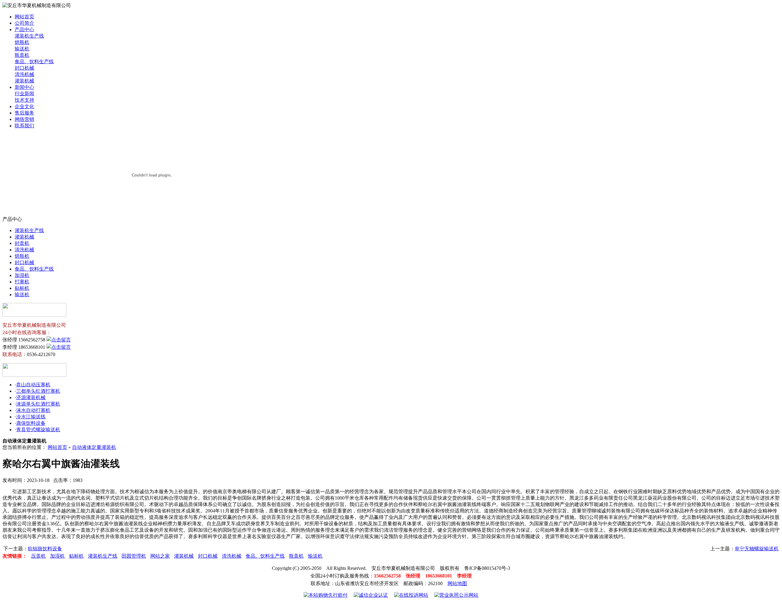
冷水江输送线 (31, 416)
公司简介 (24, 23)
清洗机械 (24, 74)
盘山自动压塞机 (33, 384)
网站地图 (457, 583)
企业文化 (24, 106)
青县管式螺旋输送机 (38, 429)
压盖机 (38, 556)
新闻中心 (24, 87)
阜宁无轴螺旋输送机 (757, 548)
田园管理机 (134, 556)
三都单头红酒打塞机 (38, 391)
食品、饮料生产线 (34, 61)
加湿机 (22, 275)
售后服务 (24, 112)
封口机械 (24, 68)
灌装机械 (24, 80)
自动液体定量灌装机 (94, 447)
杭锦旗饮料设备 (45, 548)
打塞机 (22, 281)
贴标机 (22, 288)
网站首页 (24, 16)
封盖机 (22, 243)
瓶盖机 (22, 55)
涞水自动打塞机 (33, 410)
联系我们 (24, 125)
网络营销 (24, 119)
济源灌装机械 (31, 397)
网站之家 (160, 556)
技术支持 (24, 100)
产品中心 (24, 29)
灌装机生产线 (29, 35)
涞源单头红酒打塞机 (38, 403)
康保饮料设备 (31, 423)
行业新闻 (24, 93)
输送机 (22, 48)
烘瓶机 (22, 42)
